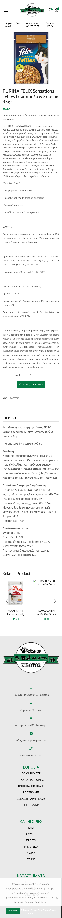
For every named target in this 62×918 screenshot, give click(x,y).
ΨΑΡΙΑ (31, 852)
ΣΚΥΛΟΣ (31, 833)
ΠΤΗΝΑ (31, 859)
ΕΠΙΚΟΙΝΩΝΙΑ (31, 804)
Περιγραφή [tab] (11, 418)
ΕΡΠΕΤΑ (31, 840)
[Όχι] (57, 898)
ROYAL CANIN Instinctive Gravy (46, 612)
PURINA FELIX (51, 25)
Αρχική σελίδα (8, 25)
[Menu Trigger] (6, 9)
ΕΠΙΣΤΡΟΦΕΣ (31, 792)
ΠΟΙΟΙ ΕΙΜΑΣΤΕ (31, 773)
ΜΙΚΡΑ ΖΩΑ (31, 846)
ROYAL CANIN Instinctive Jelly (15, 612)
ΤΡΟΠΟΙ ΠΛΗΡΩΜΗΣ (31, 779)
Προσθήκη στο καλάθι (32, 384)
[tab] (11, 418)
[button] (7, 601)
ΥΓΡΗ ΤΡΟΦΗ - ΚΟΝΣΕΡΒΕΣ (33, 25)
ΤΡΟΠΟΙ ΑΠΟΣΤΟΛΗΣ (31, 785)
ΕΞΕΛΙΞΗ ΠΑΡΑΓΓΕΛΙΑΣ (31, 798)
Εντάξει (13, 910)
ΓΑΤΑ (19, 23)
